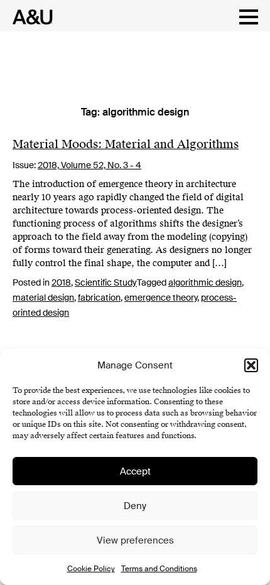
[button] (251, 365)
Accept (135, 471)
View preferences (135, 540)
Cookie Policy (91, 569)
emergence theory (160, 297)
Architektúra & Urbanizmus (29, 17)
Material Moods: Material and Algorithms (126, 144)
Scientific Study (106, 282)
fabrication (99, 297)
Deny (135, 506)
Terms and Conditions (159, 569)
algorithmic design (205, 282)
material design (43, 297)
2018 (61, 282)
